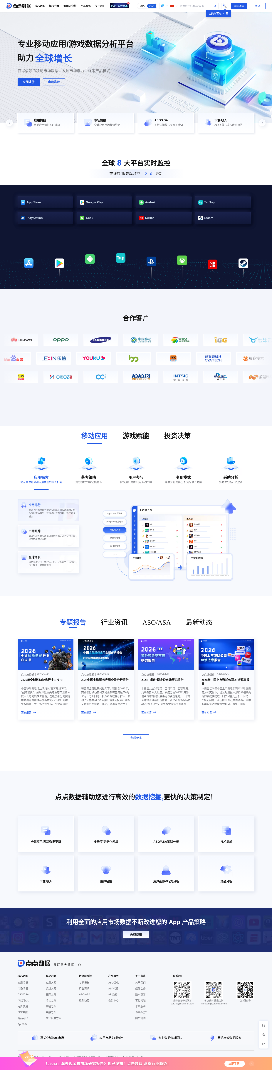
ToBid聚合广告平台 (134, 1057)
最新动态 (84, 1000)
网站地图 (140, 1018)
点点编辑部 (27, 674)
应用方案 (51, 982)
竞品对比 (23, 1018)
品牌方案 (51, 994)
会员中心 (113, 1000)
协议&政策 (141, 1012)
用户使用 (23, 1006)
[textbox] (189, 6)
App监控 (22, 1024)
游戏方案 (51, 988)
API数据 (112, 994)
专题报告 (84, 982)
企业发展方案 (53, 1018)
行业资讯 (84, 988)
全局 (142, 5)
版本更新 (140, 994)
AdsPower (111, 1056)
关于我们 (140, 982)
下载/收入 (23, 1000)
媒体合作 (140, 988)
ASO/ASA (23, 994)
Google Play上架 (59, 1057)
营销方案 (51, 1006)
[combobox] (189, 6)
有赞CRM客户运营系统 (87, 1057)
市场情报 (23, 988)
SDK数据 (23, 1012)
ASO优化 (113, 982)
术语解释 (140, 1006)
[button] (164, 5)
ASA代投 (113, 988)
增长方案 (51, 1000)
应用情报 (23, 982)
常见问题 (140, 1000)
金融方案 (51, 1012)
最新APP (39, 1057)
